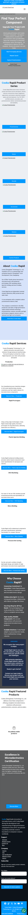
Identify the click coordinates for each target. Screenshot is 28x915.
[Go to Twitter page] (12, 904)
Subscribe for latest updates (12, 887)
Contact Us (5, 843)
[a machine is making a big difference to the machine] (14, 450)
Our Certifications (7, 854)
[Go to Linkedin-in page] (15, 904)
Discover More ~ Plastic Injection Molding (14, 467)
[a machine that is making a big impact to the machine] (14, 486)
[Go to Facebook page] (5, 904)
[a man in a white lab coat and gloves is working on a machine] (14, 374)
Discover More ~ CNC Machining (14, 501)
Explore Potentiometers (14, 60)
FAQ (3, 853)
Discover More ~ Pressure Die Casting (14, 570)
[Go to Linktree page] (22, 904)
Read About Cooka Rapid (14, 318)
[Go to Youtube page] (19, 904)
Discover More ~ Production (14, 396)
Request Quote (14, 55)
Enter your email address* (8, 878)
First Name (4, 870)
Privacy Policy (21, 913)
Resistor (14, 232)
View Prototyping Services (14, 51)
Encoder (14, 181)
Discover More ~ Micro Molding (14, 536)
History (4, 858)
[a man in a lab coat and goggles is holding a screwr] (14, 521)
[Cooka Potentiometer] (14, 114)
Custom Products (14, 258)
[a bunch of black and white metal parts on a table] (14, 555)
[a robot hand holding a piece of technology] (14, 414)
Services (4, 839)
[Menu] (25, 9)
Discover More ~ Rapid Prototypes (14, 431)
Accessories (14, 207)
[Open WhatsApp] (23, 910)
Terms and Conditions (7, 913)
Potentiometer (14, 127)
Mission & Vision (6, 856)
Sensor (14, 154)
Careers (4, 851)
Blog (3, 845)
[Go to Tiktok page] (9, 904)
